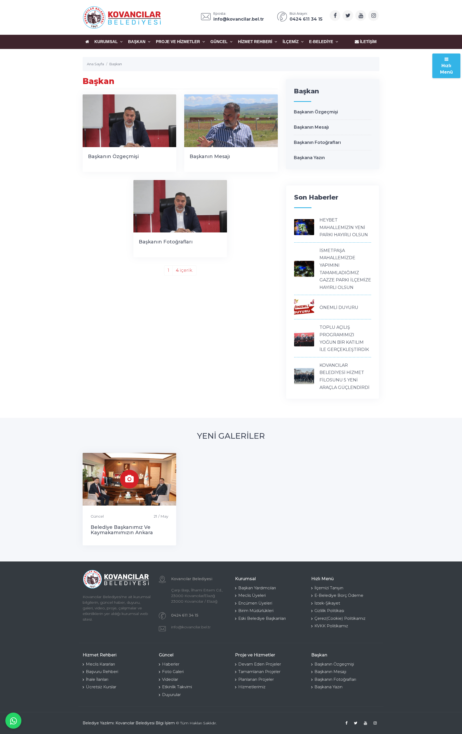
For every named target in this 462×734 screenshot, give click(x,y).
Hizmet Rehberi (255, 41)
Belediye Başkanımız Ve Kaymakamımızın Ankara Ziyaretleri (122, 532)
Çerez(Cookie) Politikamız (339, 618)
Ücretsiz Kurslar (101, 686)
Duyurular (171, 694)
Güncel (219, 41)
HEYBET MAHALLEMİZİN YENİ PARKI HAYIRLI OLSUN (343, 227)
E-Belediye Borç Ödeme (338, 595)
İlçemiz (291, 41)
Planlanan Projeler (256, 679)
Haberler (170, 664)
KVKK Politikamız (331, 625)
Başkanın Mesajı (210, 156)
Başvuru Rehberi (102, 671)
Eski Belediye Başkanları (262, 618)
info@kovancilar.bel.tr (191, 627)
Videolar (170, 679)
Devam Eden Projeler (259, 664)
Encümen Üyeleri (255, 603)
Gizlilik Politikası (329, 610)
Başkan (137, 41)
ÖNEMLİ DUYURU (338, 307)
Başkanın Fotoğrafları (165, 242)
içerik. (184, 270)
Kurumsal (106, 41)
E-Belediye (321, 41)
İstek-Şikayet (327, 603)
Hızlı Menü (446, 69)
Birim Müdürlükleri (256, 610)
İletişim (368, 41)
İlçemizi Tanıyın (328, 587)
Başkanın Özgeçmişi (113, 156)
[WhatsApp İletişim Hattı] (13, 721)
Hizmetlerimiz (251, 686)
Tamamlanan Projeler (259, 671)
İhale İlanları (97, 679)
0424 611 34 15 (184, 615)
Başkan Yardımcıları (257, 587)
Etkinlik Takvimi (177, 686)
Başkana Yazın (309, 157)
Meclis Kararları (100, 664)
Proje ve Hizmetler (178, 41)
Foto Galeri (173, 671)
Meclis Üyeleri (252, 595)
